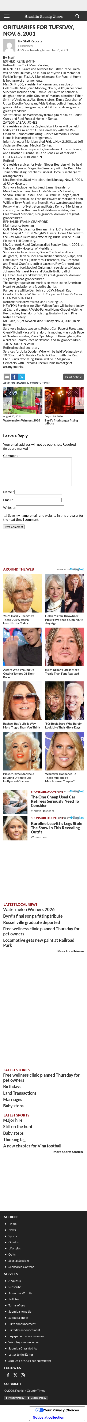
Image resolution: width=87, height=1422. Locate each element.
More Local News (69, 951)
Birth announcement (21, 1324)
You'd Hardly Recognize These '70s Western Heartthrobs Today (18, 619)
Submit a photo (18, 1317)
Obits (12, 1254)
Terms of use (16, 1305)
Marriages (12, 1099)
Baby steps (13, 1105)
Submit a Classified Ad (23, 1348)
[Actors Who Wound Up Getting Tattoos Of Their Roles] (22, 647)
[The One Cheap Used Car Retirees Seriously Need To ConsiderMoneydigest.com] (15, 802)
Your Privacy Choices (61, 1410)
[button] (77, 16)
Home (12, 1223)
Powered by (63, 569)
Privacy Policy (16, 1397)
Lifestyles (14, 1248)
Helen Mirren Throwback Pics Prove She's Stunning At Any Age (64, 619)
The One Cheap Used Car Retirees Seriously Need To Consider (55, 803)
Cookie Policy (38, 1397)
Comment (11, 456)
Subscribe (14, 1287)
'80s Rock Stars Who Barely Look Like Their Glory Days (63, 725)
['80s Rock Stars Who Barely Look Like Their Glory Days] (64, 700)
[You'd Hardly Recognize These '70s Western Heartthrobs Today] (22, 593)
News (12, 1230)
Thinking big (14, 1139)
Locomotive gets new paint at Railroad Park (38, 943)
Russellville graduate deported (31, 922)
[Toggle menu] (7, 16)
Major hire (13, 1120)
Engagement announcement (26, 1336)
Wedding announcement (24, 1342)
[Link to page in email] (7, 377)
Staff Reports (32, 41)
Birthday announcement (24, 1330)
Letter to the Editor (20, 1354)
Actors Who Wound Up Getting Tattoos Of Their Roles (19, 673)
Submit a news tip (19, 1311)
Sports (12, 1236)
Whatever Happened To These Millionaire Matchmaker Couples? (60, 777)
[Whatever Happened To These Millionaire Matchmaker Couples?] (64, 751)
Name (8, 492)
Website (9, 507)
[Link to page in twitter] (21, 377)
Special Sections (18, 1260)
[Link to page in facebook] (14, 377)
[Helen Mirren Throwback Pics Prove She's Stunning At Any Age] (64, 593)
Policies (13, 1299)
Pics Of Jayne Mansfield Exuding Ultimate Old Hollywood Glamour (18, 777)
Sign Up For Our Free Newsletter (29, 1360)
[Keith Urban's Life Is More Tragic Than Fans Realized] (64, 647)
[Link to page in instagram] (22, 1375)
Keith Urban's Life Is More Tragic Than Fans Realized (62, 671)
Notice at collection (48, 1417)
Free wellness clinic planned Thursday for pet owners (41, 931)
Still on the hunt (18, 1126)
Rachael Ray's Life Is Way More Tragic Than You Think (21, 725)
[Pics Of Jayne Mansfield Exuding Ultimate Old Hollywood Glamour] (22, 751)
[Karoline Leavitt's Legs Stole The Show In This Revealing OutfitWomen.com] (15, 828)
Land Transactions (20, 1092)
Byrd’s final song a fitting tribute (61, 422)
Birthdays (12, 1086)
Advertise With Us (20, 1293)
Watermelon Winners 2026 (21, 420)
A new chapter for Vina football (32, 1145)
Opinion (13, 1242)
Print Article (73, 377)
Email (8, 500)
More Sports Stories (67, 1152)
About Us (14, 1280)
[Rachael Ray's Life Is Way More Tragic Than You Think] (22, 700)
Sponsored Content (21, 1266)
